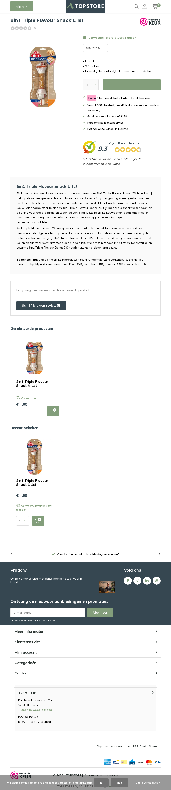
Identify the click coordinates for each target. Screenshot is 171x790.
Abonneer (100, 613)
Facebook (128, 581)
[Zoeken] (137, 6)
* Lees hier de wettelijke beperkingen (33, 620)
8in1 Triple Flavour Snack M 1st (32, 383)
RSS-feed (139, 746)
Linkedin (147, 581)
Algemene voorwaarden (113, 746)
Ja (101, 782)
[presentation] (13, 554)
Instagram (137, 581)
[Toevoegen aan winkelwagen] (38, 521)
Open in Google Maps (36, 710)
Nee (119, 782)
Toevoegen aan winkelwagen (53, 411)
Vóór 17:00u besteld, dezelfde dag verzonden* (88, 554)
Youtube (157, 581)
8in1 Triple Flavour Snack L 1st (32, 482)
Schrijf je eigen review (39, 305)
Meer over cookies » (147, 782)
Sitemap (155, 746)
